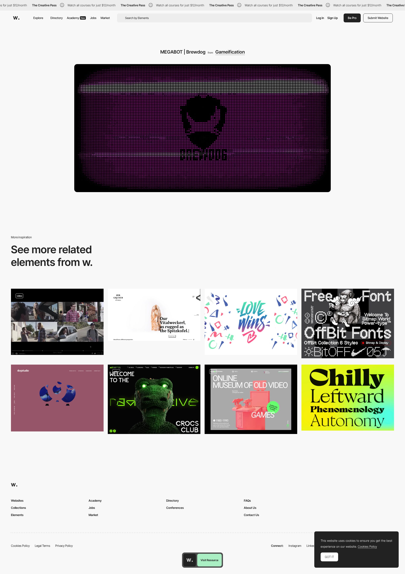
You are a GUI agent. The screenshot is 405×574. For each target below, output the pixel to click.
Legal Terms (42, 545)
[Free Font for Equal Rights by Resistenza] (251, 322)
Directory (56, 18)
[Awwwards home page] (189, 560)
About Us (250, 507)
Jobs (93, 18)
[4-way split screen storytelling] (57, 322)
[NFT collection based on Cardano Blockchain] (154, 399)
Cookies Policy (20, 545)
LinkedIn (311, 545)
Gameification (230, 52)
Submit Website (378, 18)
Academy (76, 18)
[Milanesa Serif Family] (347, 398)
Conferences (175, 507)
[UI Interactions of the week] (251, 399)
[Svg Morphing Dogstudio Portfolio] (57, 398)
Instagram (295, 545)
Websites (17, 500)
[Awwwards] (16, 18)
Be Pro (352, 18)
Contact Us (251, 515)
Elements (17, 515)
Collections (18, 507)
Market (105, 18)
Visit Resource (209, 560)
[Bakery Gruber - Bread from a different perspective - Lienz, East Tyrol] (154, 315)
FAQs (247, 500)
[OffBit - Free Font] (347, 323)
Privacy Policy (64, 545)
